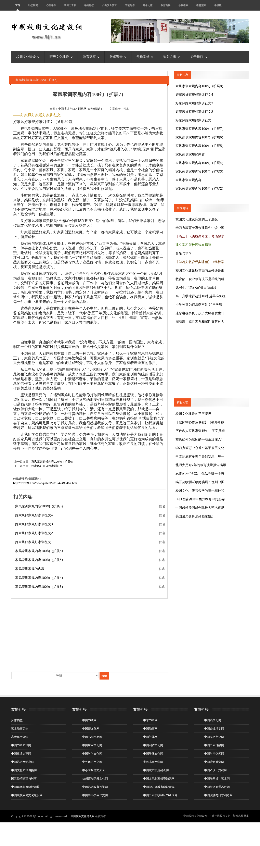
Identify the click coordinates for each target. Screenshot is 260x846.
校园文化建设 (26, 57)
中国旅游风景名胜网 (217, 786)
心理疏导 (51, 5)
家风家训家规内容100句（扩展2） (200, 188)
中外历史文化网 (92, 761)
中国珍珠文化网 (153, 753)
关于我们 (197, 57)
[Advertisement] (89, 636)
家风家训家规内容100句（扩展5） (40, 560)
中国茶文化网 (90, 728)
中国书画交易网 (92, 736)
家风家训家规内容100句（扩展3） (40, 586)
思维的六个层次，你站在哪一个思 (200, 473)
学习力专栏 (70, 5)
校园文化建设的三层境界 (193, 413)
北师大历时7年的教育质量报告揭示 (201, 465)
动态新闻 (33, 5)
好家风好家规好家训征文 (47, 466)
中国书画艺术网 (21, 745)
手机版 (218, 5)
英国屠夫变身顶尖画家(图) (194, 516)
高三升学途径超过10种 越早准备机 (200, 296)
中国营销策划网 (214, 761)
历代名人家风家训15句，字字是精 (200, 431)
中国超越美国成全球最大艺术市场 (200, 507)
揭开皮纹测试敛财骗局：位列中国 (200, 482)
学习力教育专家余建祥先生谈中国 (200, 227)
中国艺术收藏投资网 (95, 786)
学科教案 (183, 5)
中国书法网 (89, 720)
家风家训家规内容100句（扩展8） (40, 506)
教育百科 (165, 5)
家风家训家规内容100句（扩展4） (40, 578)
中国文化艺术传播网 (24, 770)
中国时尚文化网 (92, 753)
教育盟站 (201, 5)
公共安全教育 (109, 5)
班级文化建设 (59, 57)
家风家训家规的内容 (29, 569)
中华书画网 (150, 720)
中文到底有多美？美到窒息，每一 (200, 456)
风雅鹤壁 (17, 720)
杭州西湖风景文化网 (95, 778)
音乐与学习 (184, 253)
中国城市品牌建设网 (156, 770)
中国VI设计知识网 (215, 770)
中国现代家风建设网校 (25, 786)
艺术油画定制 (19, 728)
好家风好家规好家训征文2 (34, 533)
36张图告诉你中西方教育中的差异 (200, 499)
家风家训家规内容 (189, 180)
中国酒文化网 (212, 720)
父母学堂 (143, 57)
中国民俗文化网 (214, 736)
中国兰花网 (150, 736)
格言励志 (89, 5)
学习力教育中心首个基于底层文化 (200, 448)
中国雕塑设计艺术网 (217, 778)
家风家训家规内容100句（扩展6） (53, 461)
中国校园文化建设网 (82, 816)
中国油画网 (150, 728)
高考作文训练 (19, 736)
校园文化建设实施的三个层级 (197, 219)
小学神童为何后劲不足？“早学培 (199, 304)
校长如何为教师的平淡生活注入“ (199, 439)
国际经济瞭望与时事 (24, 778)
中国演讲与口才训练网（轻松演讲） (81, 108)
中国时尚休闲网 (214, 753)
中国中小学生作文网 (95, 795)
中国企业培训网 (214, 728)
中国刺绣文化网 (153, 745)
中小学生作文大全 (93, 770)
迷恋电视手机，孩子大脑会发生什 (200, 313)
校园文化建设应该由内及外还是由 (200, 270)
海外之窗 (169, 57)
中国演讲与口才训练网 (218, 795)
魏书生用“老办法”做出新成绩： (198, 287)
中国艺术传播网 (214, 745)
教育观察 (89, 57)
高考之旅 (148, 5)
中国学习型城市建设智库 (158, 786)
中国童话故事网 (21, 753)
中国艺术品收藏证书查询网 (160, 795)
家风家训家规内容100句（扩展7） (200, 128)
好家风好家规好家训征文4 (34, 515)
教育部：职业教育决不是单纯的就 (200, 279)
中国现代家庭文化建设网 (26, 795)
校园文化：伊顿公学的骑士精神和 (200, 490)
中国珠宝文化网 (92, 745)
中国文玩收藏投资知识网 (158, 778)
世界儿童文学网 (153, 761)
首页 (17, 5)
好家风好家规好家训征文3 (34, 524)
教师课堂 (116, 57)
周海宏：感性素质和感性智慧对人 (200, 321)
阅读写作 (130, 5)
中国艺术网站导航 (22, 761)
